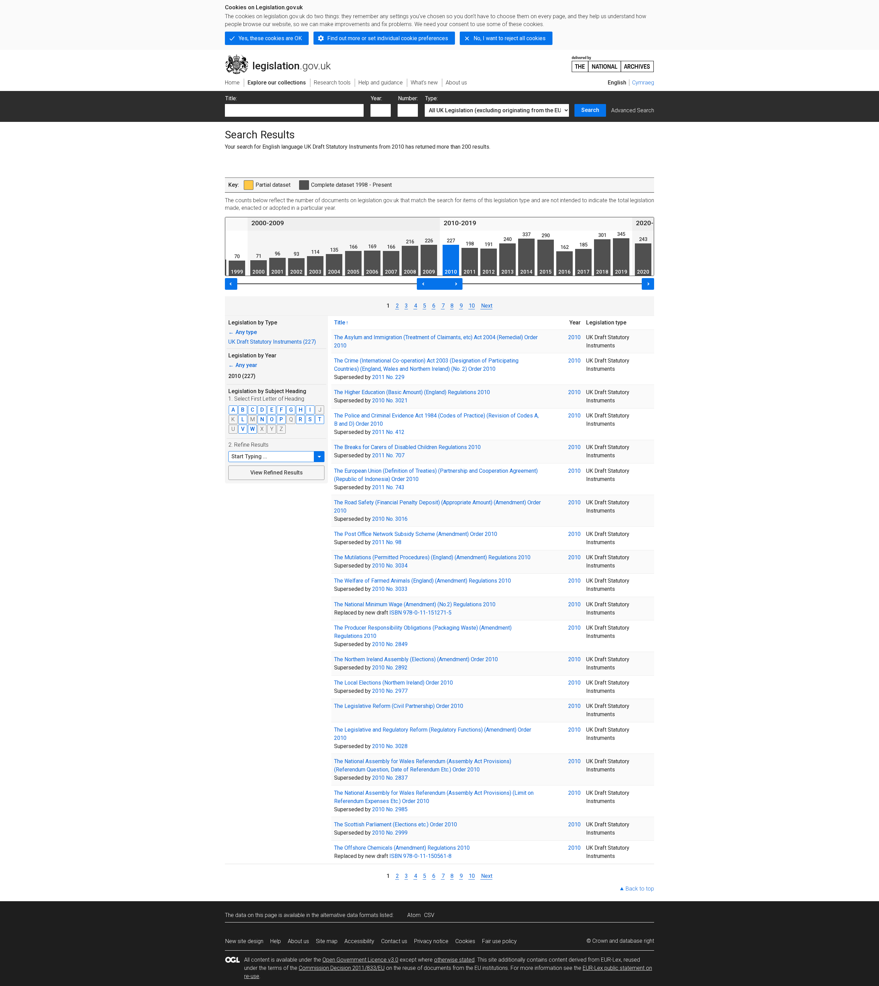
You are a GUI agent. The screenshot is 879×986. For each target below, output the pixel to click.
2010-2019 (460, 223)
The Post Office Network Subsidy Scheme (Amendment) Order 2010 (415, 534)
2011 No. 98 (386, 542)
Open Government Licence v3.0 (360, 959)
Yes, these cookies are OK (270, 38)
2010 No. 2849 (390, 644)
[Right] (648, 284)
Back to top (640, 888)
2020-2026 (652, 223)
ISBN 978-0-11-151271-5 (420, 612)
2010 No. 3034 (390, 565)
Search (590, 110)
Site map (327, 941)
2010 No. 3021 (390, 400)
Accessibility (359, 941)
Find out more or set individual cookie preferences (387, 38)
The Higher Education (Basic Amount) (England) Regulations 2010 (412, 392)
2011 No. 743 (388, 487)
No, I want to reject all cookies (509, 38)
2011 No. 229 (388, 377)
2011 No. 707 (388, 455)
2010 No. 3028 (390, 746)
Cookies (465, 941)
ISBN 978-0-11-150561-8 (420, 856)
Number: (408, 98)
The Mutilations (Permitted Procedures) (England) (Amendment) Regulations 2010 (432, 557)
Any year (242, 365)
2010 (574, 337)
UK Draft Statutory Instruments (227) (272, 342)
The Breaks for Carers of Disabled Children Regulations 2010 (407, 447)
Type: (431, 98)
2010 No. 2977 (390, 691)
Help (275, 941)
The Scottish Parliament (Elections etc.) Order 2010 (395, 824)
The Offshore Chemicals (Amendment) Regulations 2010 (402, 848)
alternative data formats (349, 915)
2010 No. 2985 (390, 809)
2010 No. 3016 (390, 519)
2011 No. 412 (388, 432)
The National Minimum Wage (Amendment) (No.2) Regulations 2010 (414, 604)
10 (471, 305)
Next (486, 305)
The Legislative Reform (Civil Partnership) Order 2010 (398, 706)
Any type (242, 332)
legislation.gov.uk (281, 57)
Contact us (394, 941)
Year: (376, 98)
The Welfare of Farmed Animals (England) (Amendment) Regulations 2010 (422, 580)
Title (339, 322)
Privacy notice (431, 941)
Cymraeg (643, 82)
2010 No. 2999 (390, 832)
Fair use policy (499, 941)
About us (298, 941)
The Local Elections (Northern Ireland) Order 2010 (393, 682)
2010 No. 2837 (390, 778)
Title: (231, 98)
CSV (429, 915)
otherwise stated (454, 959)
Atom (414, 915)
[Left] (231, 284)
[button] (319, 456)
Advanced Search (632, 110)
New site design (244, 941)
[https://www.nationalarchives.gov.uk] (613, 61)
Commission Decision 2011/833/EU (342, 968)
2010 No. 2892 (390, 667)
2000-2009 (267, 223)
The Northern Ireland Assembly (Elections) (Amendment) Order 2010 (416, 659)
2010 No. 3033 (390, 589)
